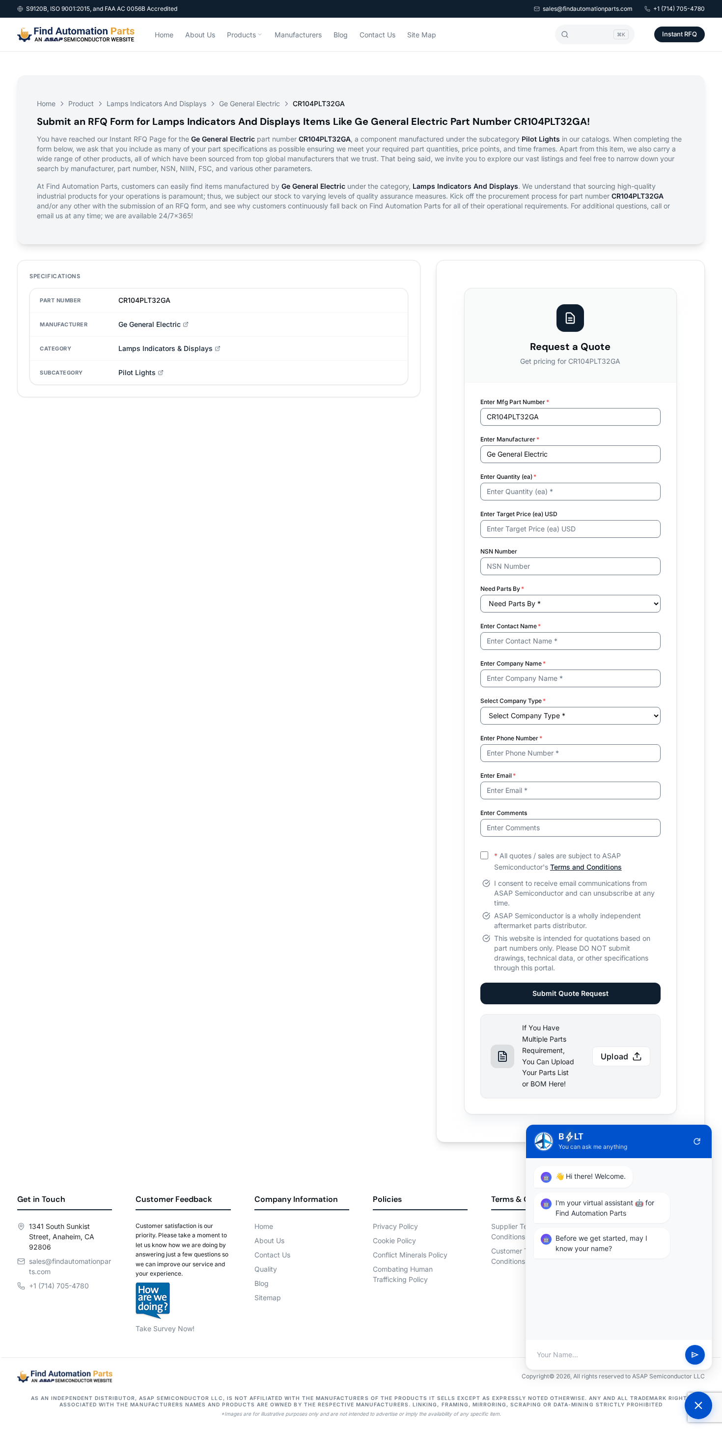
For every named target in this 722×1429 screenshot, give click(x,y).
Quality (265, 1269)
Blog (340, 34)
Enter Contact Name (510, 626)
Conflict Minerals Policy (410, 1255)
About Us (200, 34)
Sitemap (267, 1297)
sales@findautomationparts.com (588, 8)
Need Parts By (502, 588)
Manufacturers (298, 34)
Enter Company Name (513, 663)
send (695, 1354)
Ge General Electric (249, 103)
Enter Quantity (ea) (508, 476)
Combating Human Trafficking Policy (403, 1274)
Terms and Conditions (586, 867)
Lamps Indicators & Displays (165, 348)
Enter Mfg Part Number (514, 402)
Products (241, 34)
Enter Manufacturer (509, 439)
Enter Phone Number (511, 738)
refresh (697, 1141)
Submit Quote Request (570, 993)
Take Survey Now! (165, 1328)
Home (164, 34)
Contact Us (377, 34)
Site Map (421, 34)
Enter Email (498, 775)
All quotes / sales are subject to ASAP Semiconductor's (558, 861)
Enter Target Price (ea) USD (518, 514)
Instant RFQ (679, 34)
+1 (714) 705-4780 (679, 8)
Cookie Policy (394, 1240)
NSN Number (498, 551)
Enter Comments (503, 813)
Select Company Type (513, 700)
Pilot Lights (137, 372)
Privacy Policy (395, 1226)
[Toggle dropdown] (260, 34)
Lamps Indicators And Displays (156, 103)
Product (81, 103)
